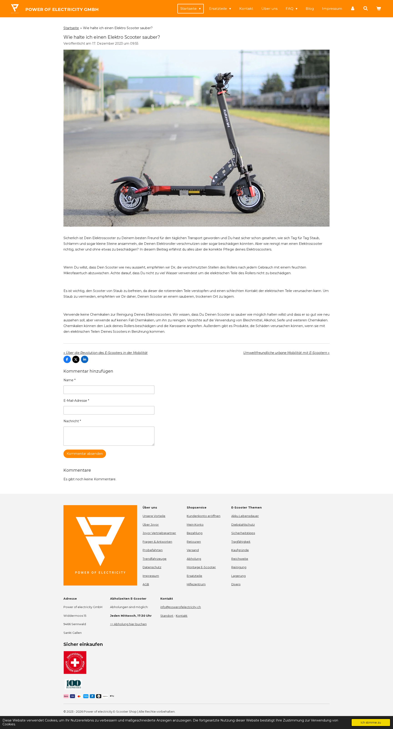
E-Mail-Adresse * (76, 401)
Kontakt (181, 615)
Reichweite (239, 558)
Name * (69, 380)
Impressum (151, 576)
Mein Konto (195, 524)
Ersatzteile (194, 576)
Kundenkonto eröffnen (203, 516)
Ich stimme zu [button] (371, 722)
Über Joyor (151, 524)
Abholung (194, 558)
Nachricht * (72, 421)
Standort (166, 615)
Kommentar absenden (85, 454)
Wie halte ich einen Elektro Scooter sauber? (118, 28)
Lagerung (238, 576)
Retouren (194, 541)
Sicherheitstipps (243, 533)
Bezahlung (194, 533)
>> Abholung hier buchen (128, 624)
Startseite (71, 28)
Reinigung (238, 567)
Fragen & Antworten (157, 541)
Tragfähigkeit (240, 541)
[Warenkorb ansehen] (378, 8)
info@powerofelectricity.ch (180, 607)
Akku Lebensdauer (245, 516)
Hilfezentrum (196, 584)
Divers (235, 584)
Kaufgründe (240, 550)
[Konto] (352, 8)
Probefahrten (153, 550)
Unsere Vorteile (154, 516)
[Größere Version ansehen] (196, 138)
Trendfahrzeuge (154, 558)
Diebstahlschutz (243, 524)
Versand (193, 550)
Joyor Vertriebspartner (159, 533)
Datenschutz (152, 567)
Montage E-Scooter (201, 567)
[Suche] (365, 8)
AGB (146, 584)
